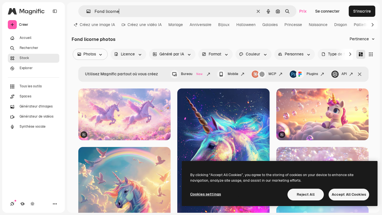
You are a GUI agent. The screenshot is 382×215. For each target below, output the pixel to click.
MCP (272, 74)
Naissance (318, 24)
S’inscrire (362, 11)
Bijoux (224, 24)
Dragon (340, 24)
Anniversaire (200, 24)
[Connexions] (12, 203)
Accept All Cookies (349, 194)
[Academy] (22, 203)
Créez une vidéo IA (145, 24)
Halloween (246, 24)
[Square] (370, 54)
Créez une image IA (97, 24)
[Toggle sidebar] (54, 11)
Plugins (312, 74)
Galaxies (270, 24)
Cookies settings (205, 194)
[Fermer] (359, 74)
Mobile (233, 74)
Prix (303, 11)
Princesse (293, 24)
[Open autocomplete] (86, 11)
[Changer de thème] (32, 203)
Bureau (191, 74)
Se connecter (327, 11)
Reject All (306, 194)
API (344, 74)
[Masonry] (360, 54)
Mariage (175, 24)
